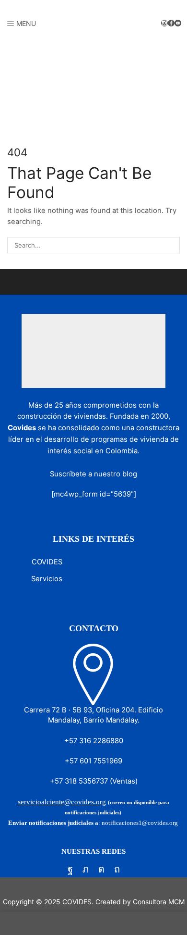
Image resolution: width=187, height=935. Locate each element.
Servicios (46, 578)
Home (16, 85)
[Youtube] (178, 23)
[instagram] (164, 23)
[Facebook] (171, 23)
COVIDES (47, 562)
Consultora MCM (159, 902)
